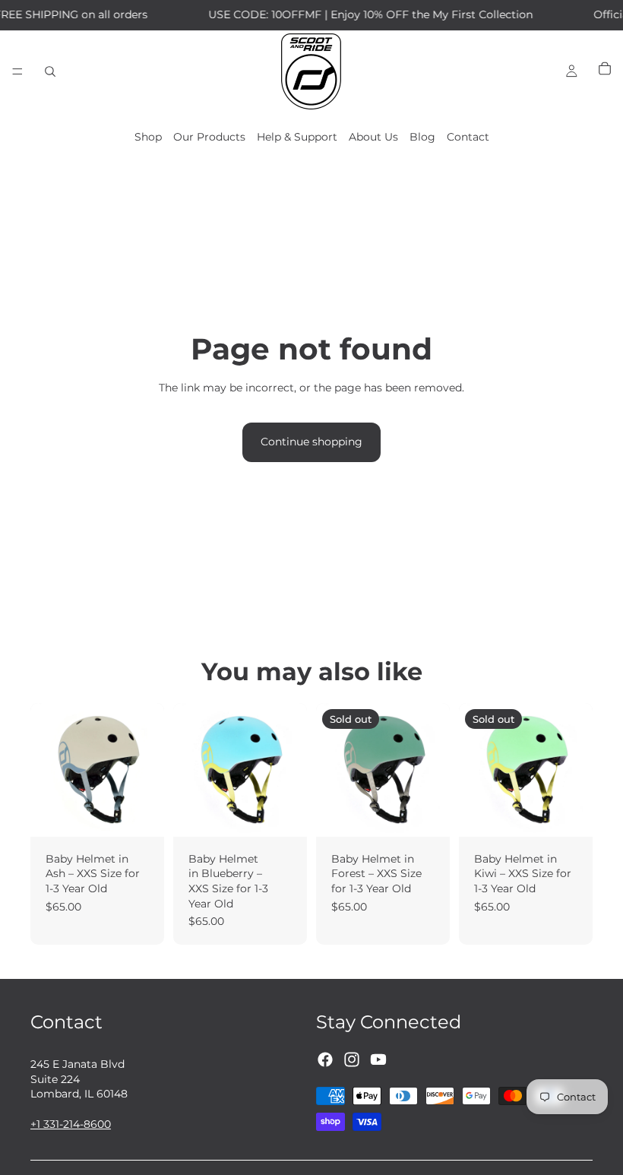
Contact (468, 137)
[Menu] (17, 71)
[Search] (50, 71)
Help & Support (297, 137)
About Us (373, 137)
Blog (422, 137)
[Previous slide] (190, 770)
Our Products (209, 137)
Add (153, 812)
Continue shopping (311, 441)
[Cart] (604, 71)
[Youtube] (378, 1059)
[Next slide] (290, 770)
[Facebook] (325, 1059)
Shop (148, 137)
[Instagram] (352, 1059)
